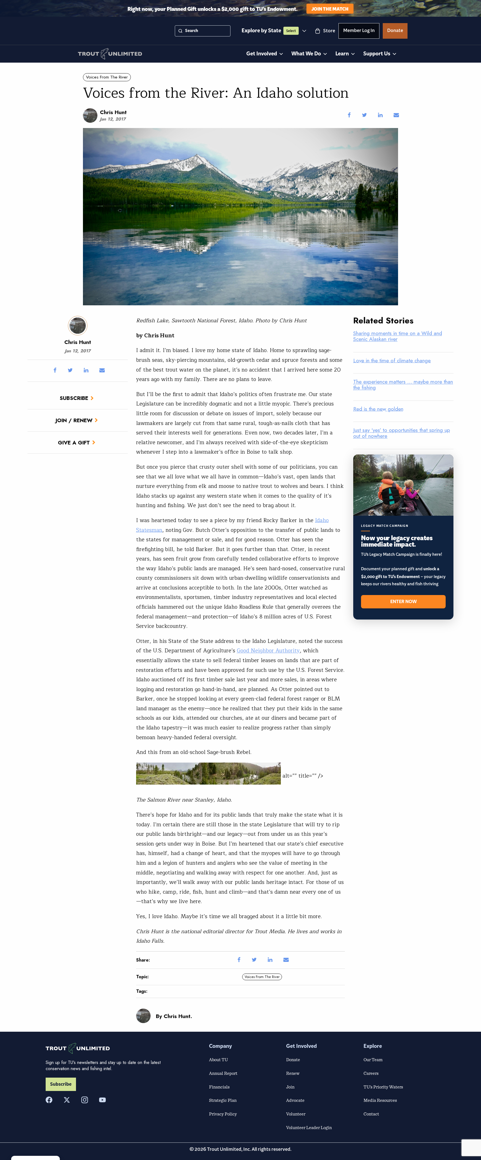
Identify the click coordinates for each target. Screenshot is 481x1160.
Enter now (403, 602)
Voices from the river (107, 77)
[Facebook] (49, 1100)
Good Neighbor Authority (268, 650)
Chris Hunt (113, 112)
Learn (342, 53)
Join (290, 1086)
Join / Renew (74, 420)
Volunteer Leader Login (309, 1127)
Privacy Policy (223, 1113)
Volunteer (295, 1113)
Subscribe (74, 398)
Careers (371, 1073)
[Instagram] (84, 1100)
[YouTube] (102, 1100)
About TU (218, 1059)
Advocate (295, 1100)
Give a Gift (74, 442)
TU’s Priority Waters (383, 1086)
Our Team (373, 1059)
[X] (66, 1100)
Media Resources (380, 1100)
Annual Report (223, 1073)
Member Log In (359, 31)
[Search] (180, 31)
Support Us (376, 53)
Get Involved (261, 53)
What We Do (306, 53)
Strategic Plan (223, 1100)
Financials (219, 1086)
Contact (371, 1113)
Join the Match (330, 8)
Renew (293, 1073)
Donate (395, 31)
